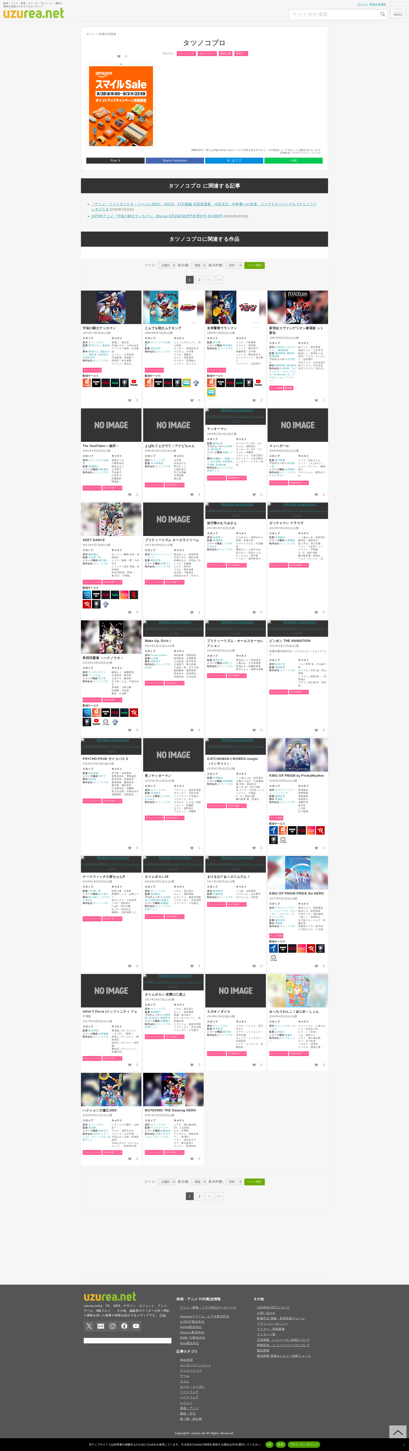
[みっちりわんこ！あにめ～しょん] (298, 990)
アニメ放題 (186, 383)
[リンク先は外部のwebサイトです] (121, 145)
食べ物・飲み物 (191, 1419)
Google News (100, 1326)
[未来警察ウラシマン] (235, 307)
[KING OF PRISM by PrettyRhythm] (298, 755)
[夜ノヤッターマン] (173, 755)
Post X (115, 160)
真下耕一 (218, 342)
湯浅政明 (280, 667)
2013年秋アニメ (112, 700)
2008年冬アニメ (237, 478)
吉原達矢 (218, 540)
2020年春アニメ (299, 1053)
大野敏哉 (290, 540)
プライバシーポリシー (272, 1323)
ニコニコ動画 (105, 722)
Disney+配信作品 (192, 1332)
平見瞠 (211, 464)
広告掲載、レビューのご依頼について (283, 1339)
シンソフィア (186, 53)
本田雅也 (228, 461)
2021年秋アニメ (175, 1152)
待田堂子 (156, 661)
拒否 (281, 1444)
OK (270, 1444)
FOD (105, 383)
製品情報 (263, 1350)
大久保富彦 (157, 463)
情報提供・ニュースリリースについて (283, 1345)
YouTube (134, 383)
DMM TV (96, 383)
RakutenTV (87, 604)
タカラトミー (207, 53)
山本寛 (154, 658)
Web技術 (186, 1360)
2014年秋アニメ (112, 801)
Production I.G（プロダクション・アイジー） (282, 377)
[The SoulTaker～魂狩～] (111, 425)
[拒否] (404, 1444)
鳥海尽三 (94, 351)
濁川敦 (92, 1127)
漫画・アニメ (189, 1408)
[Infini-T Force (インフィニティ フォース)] (111, 990)
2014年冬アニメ (175, 683)
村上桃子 (103, 894)
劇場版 (288, 388)
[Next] (209, 280)
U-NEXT (124, 383)
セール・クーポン (192, 1386)
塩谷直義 (94, 773)
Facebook (124, 1326)
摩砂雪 (290, 353)
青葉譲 (279, 799)
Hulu (115, 383)
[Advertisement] (257, 14)
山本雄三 (280, 1031)
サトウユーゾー (159, 1127)
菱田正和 (225, 53)
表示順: (183, 265)
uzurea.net (198, 1433)
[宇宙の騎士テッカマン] (111, 307)
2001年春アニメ (112, 488)
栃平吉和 (216, 449)
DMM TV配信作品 (192, 1337)
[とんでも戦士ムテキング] (173, 307)
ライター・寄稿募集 (271, 1329)
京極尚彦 (218, 894)
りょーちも (95, 675)
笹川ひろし (95, 345)
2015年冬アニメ (175, 818)
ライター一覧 (266, 1334)
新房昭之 (94, 466)
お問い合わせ (266, 1313)
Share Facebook (175, 160)
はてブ (234, 160)
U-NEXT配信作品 (192, 1321)
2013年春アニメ (237, 565)
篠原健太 (94, 554)
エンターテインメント (195, 1365)
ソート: (150, 265)
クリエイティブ (191, 1370)
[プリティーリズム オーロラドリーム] (173, 519)
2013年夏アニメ (299, 565)
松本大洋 (280, 664)
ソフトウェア (189, 1392)
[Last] (219, 280)
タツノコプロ (96, 342)
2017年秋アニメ (112, 1058)
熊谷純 (92, 779)
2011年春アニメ (112, 582)
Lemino (124, 595)
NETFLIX (134, 595)
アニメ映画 (276, 388)
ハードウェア (189, 1397)
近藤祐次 (166, 1130)
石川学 (102, 678)
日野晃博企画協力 (159, 900)
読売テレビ (213, 470)
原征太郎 (156, 348)
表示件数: (215, 265)
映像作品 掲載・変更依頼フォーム (281, 1318)
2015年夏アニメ (237, 805)
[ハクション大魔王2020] (111, 1089)
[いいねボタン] (119, 56)
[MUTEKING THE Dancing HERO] (173, 1089)
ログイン (362, 4)
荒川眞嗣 (280, 460)
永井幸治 (154, 1018)
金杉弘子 (103, 1130)
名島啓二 (218, 537)
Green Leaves (159, 655)
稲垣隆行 (156, 894)
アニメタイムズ (273, 830)
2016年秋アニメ (175, 916)
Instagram (112, 1326)
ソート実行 (254, 265)
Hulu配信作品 (189, 1343)
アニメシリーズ (92, 370)
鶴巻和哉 (274, 356)
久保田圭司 (89, 357)
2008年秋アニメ (299, 482)
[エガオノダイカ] (235, 990)
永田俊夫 (103, 354)
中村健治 (280, 537)
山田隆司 (290, 469)
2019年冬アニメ (237, 1053)
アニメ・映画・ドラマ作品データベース (208, 1307)
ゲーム (184, 1376)
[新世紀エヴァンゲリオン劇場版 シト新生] (298, 307)
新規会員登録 (378, 4)
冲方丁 (102, 776)
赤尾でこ (241, 53)
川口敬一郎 (95, 557)
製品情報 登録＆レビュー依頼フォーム (284, 1355)
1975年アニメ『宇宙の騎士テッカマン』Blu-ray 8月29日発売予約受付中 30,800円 (157, 216)
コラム (184, 1381)
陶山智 (93, 354)
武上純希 (216, 461)
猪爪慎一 (103, 560)
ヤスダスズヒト (97, 672)
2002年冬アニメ (175, 485)
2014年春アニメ (237, 675)
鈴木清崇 (94, 1030)
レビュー (186, 1403)
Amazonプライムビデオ (87, 595)
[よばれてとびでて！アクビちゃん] (173, 425)
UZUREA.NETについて (273, 1307)
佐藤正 (288, 1035)
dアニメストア (87, 383)
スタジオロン (276, 475)
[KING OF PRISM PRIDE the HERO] (298, 872)
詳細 (163, 1315)
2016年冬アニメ (112, 918)
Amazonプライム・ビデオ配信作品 (204, 1316)
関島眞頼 (103, 469)
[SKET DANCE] (111, 519)
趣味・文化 (188, 1413)
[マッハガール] (298, 425)
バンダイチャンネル (196, 383)
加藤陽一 (218, 458)
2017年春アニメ (237, 904)
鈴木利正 (218, 1028)
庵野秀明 (283, 350)
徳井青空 (218, 891)
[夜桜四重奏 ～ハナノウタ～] (111, 637)
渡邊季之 (165, 1018)
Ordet (148, 667)
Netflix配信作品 (191, 1327)
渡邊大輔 (221, 464)
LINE (293, 160)
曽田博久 (228, 345)
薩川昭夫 (292, 365)
